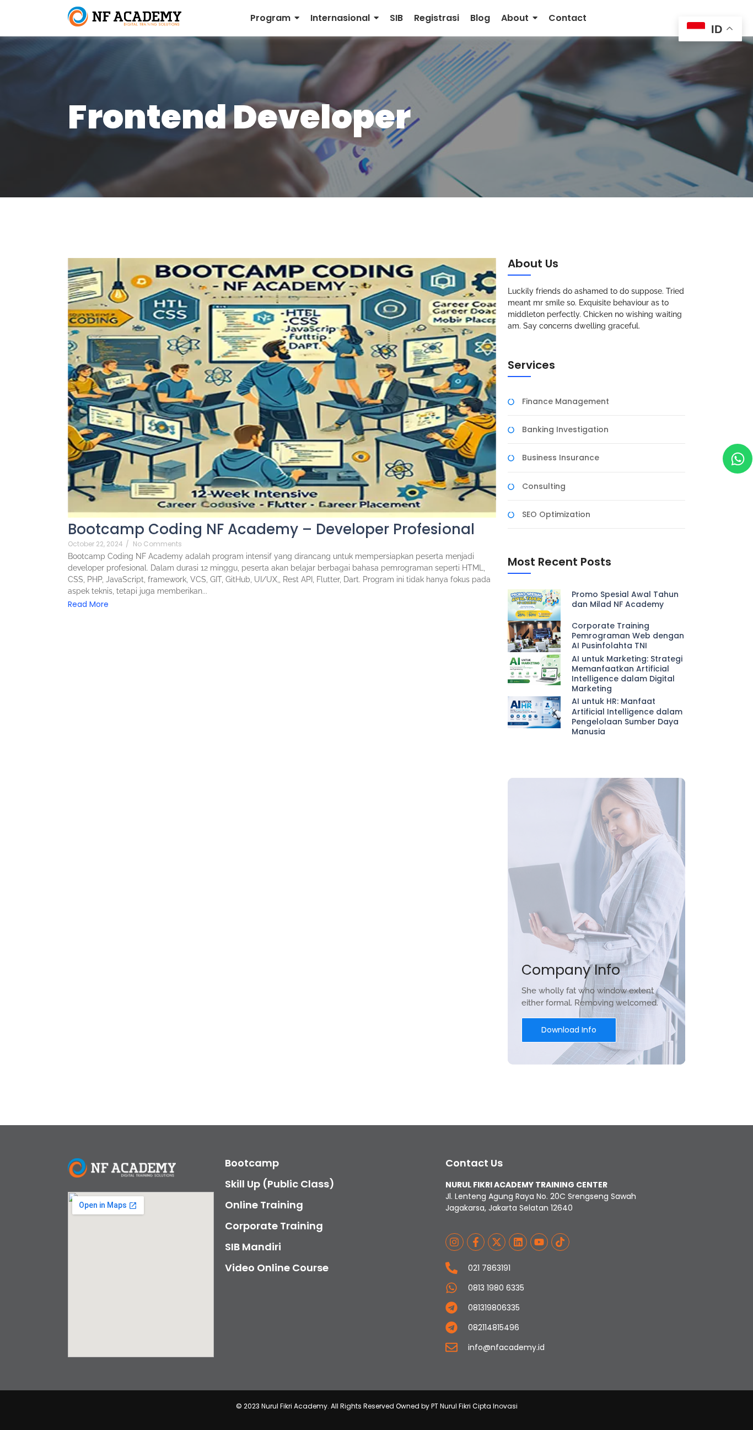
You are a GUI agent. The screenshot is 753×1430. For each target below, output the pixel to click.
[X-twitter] (496, 1242)
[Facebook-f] (476, 1242)
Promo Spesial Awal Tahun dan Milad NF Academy (625, 599)
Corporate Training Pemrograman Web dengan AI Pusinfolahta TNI (628, 636)
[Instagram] (454, 1242)
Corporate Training (274, 1226)
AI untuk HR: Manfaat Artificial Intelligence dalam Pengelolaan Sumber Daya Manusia (627, 716)
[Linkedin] (517, 1242)
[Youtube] (539, 1242)
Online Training (264, 1205)
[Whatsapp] (737, 459)
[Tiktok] (560, 1242)
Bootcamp (252, 1163)
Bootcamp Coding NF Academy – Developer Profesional (271, 529)
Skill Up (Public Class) (280, 1184)
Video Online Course (277, 1268)
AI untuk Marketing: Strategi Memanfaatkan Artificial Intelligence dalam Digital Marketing (627, 674)
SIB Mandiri (253, 1247)
